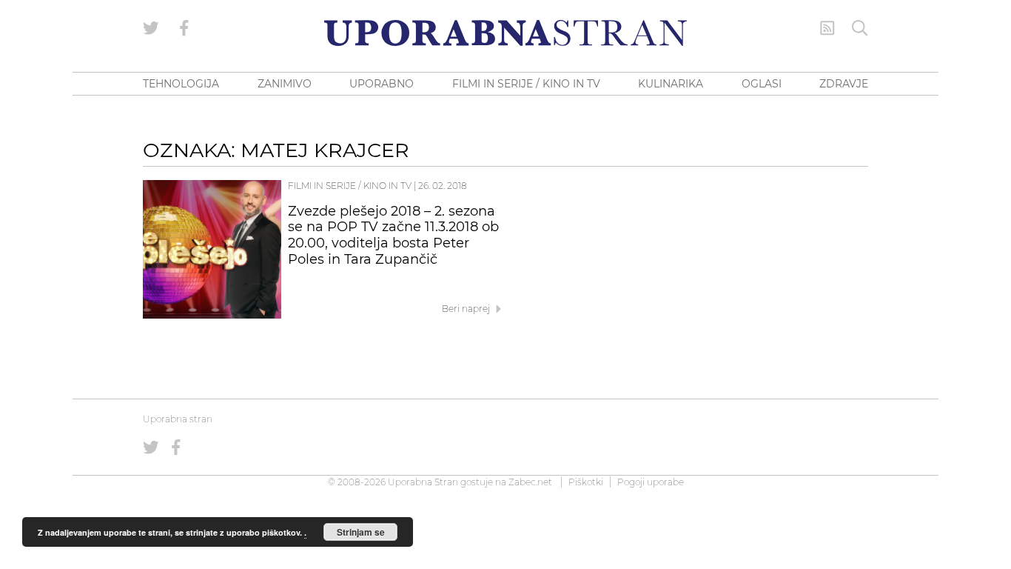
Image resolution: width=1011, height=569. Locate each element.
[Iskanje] (860, 28)
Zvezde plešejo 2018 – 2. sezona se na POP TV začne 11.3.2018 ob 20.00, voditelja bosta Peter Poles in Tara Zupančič (393, 235)
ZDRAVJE (843, 83)
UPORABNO (381, 83)
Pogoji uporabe (650, 482)
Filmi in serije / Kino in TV (350, 185)
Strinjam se (361, 532)
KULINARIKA (670, 83)
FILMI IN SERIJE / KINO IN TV (526, 83)
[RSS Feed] (827, 28)
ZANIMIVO (285, 83)
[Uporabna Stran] (505, 33)
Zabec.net (530, 482)
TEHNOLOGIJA (181, 83)
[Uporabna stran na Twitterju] (151, 28)
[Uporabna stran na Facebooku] (184, 28)
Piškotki (585, 482)
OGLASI (762, 83)
